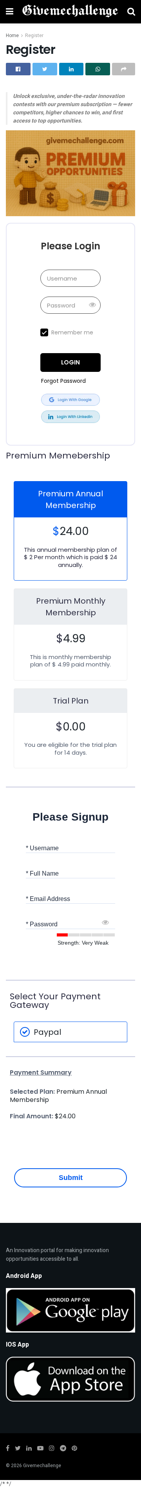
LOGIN (70, 362)
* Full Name (42, 873)
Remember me (72, 332)
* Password (42, 924)
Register (34, 35)
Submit (71, 1178)
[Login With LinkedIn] (70, 416)
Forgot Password (63, 381)
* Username (42, 848)
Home (12, 35)
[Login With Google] (70, 400)
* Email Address (48, 899)
